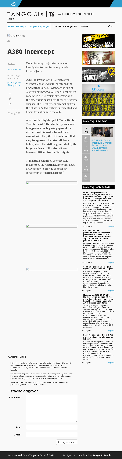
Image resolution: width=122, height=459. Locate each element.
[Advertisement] (51, 329)
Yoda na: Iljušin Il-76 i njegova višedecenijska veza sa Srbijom (98, 268)
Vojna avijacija (39, 26)
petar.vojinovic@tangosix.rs (14, 84)
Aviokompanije (16, 26)
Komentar (15, 397)
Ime (19, 427)
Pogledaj (111, 226)
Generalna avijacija (65, 26)
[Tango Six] (31, 13)
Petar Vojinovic (14, 71)
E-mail (18, 434)
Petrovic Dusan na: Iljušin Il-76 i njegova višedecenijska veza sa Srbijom (98, 337)
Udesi (84, 26)
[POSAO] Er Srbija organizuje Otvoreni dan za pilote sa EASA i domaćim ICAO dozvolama (102, 145)
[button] (111, 26)
